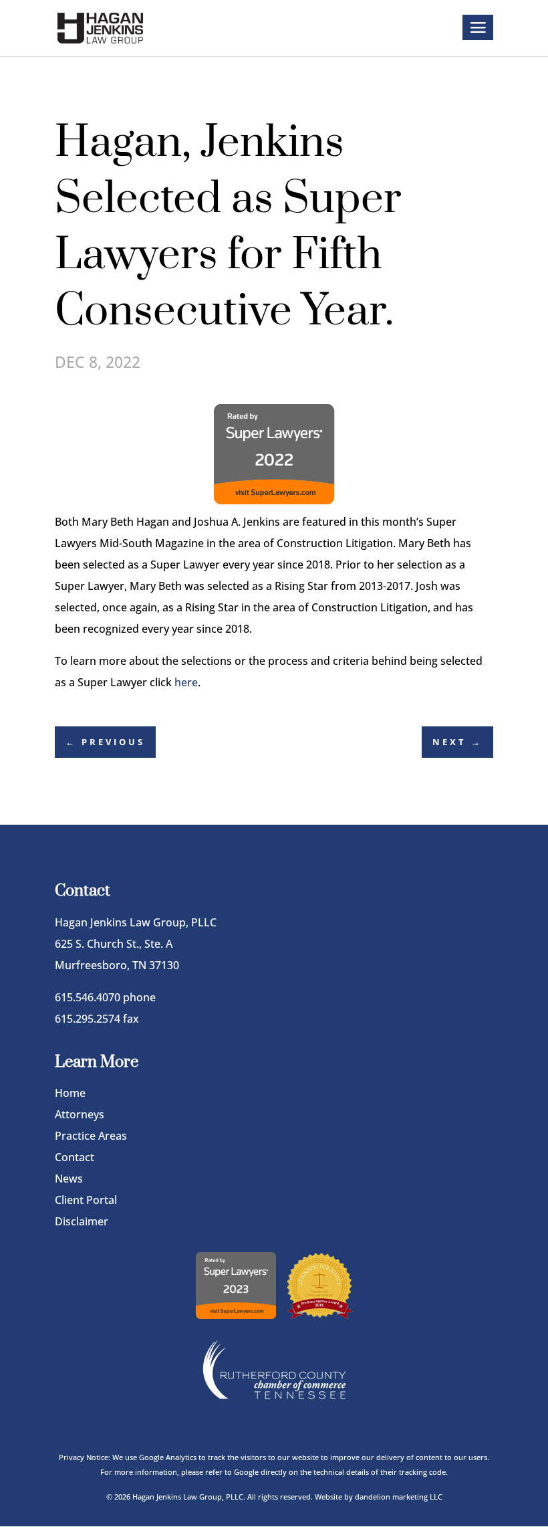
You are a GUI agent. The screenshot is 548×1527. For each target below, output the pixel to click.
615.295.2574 (87, 1018)
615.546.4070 (87, 997)
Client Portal (86, 1200)
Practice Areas (91, 1135)
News (69, 1178)
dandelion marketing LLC (398, 1497)
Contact (74, 1157)
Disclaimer (81, 1221)
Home (70, 1093)
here (186, 682)
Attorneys (79, 1114)
